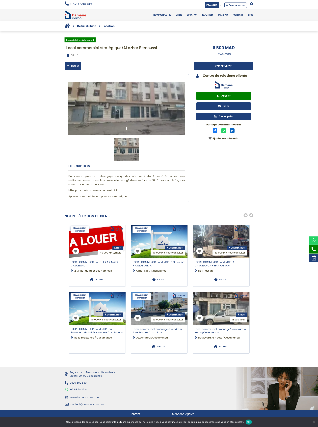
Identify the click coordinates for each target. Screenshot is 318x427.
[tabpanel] (126, 108)
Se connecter (236, 5)
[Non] (314, 422)
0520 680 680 (81, 4)
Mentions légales (183, 414)
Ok (248, 422)
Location (192, 15)
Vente (179, 15)
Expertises (207, 15)
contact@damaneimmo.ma (88, 404)
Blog (250, 15)
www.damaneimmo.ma (84, 397)
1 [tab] (126, 128)
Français (211, 5)
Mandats (223, 15)
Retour (75, 66)
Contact (238, 15)
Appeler (226, 96)
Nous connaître (162, 15)
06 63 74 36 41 (78, 389)
